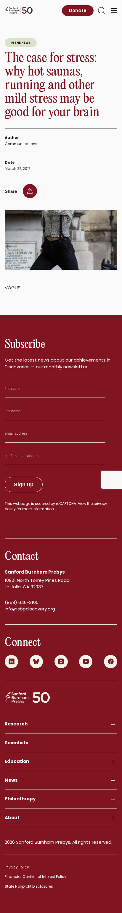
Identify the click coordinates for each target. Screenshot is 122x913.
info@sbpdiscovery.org (30, 609)
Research (16, 724)
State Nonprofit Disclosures (29, 886)
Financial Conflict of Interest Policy (35, 876)
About (12, 818)
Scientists (16, 743)
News (11, 780)
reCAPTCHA (66, 503)
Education (17, 761)
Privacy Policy (17, 867)
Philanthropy (20, 799)
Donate (77, 10)
